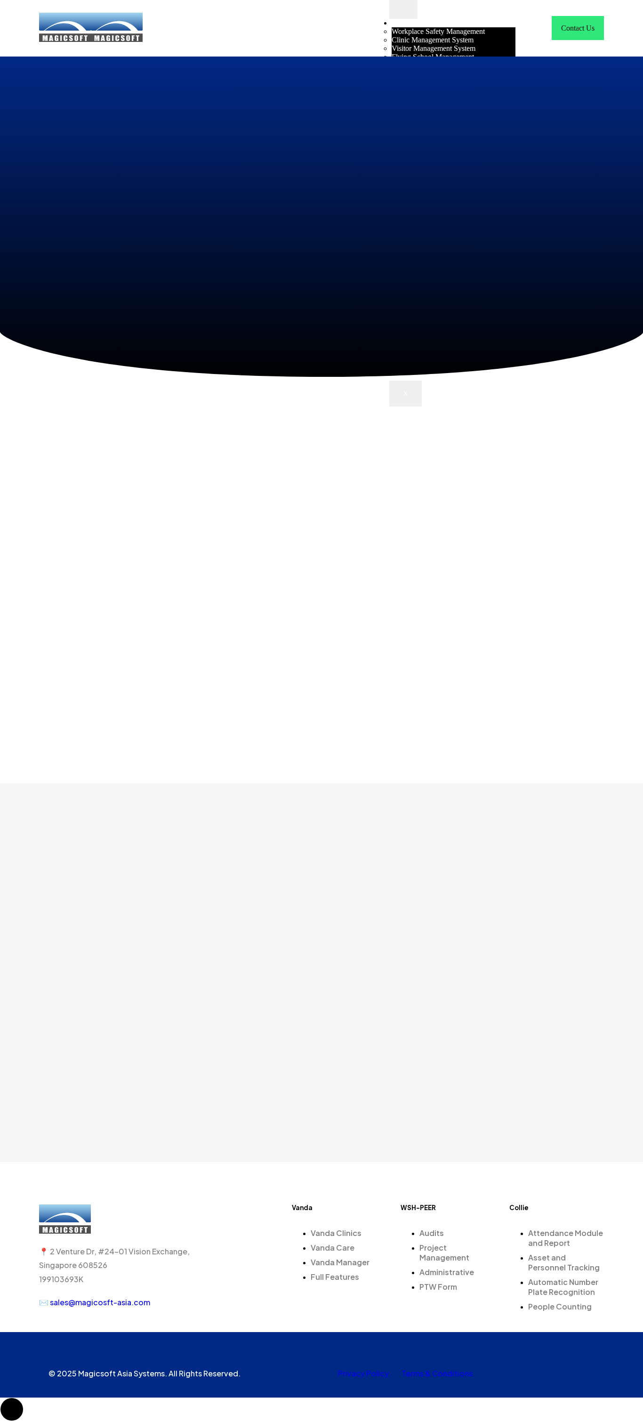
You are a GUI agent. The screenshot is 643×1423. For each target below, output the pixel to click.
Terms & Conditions (437, 1373)
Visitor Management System (433, 48)
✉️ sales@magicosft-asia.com (95, 1302)
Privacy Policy (363, 1373)
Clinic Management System (433, 40)
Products (405, 23)
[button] (537, 28)
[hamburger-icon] (403, 9)
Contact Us (578, 28)
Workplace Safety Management (438, 31)
